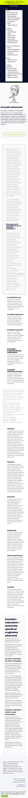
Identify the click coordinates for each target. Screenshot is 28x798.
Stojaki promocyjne (12, 55)
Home (7, 11)
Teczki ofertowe (11, 37)
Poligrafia (9, 28)
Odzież (8, 58)
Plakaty (9, 33)
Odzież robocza (11, 61)
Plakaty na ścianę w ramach (14, 74)
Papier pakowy (11, 39)
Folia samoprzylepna (12, 20)
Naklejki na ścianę (12, 75)
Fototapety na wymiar (13, 72)
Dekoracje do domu (11, 68)
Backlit (9, 23)
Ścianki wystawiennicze (13, 49)
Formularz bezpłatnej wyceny (13, 134)
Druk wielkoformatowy (12, 12)
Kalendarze (9, 66)
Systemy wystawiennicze (13, 46)
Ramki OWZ (10, 53)
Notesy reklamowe (12, 42)
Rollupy (9, 47)
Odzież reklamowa (12, 60)
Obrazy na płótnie (12, 70)
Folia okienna (10, 21)
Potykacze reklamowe (13, 51)
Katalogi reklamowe (12, 41)
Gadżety (8, 65)
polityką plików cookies (10, 792)
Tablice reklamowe (12, 25)
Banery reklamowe (12, 14)
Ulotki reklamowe (11, 32)
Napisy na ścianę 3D (12, 77)
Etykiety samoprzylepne (13, 18)
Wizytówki (10, 30)
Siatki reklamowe (11, 16)
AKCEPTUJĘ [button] (4, 796)
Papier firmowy (11, 35)
